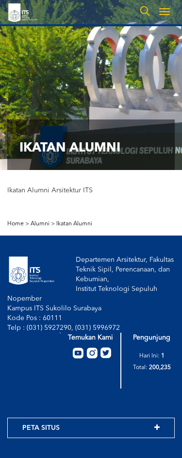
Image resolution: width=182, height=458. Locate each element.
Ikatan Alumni (74, 224)
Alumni (40, 224)
